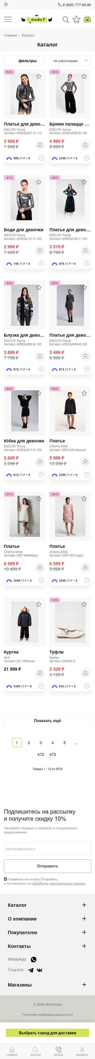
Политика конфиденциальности (47, 1014)
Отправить (47, 866)
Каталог (17, 905)
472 (41, 754)
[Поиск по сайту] (66, 19)
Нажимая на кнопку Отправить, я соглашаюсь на (45, 881)
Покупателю (22, 932)
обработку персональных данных (59, 883)
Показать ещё (47, 720)
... (76, 742)
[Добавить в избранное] (39, 76)
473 (52, 754)
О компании (22, 918)
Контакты (19, 946)
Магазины (20, 985)
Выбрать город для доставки (47, 1033)
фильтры (28, 60)
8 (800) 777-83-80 (77, 4)
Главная (10, 35)
